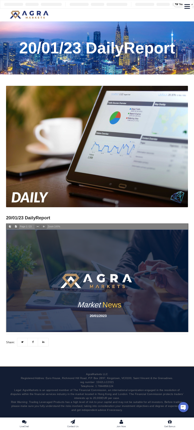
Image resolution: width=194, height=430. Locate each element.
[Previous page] (10, 226)
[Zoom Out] (38, 226)
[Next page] (16, 226)
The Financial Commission (89, 390)
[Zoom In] (44, 226)
